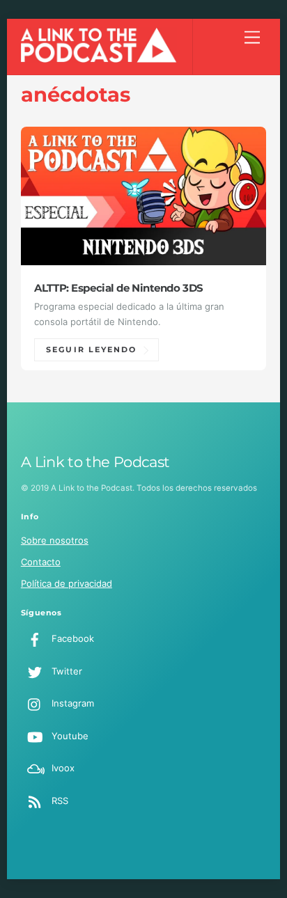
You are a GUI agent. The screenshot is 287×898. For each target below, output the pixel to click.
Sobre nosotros (54, 540)
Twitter (65, 671)
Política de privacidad (66, 583)
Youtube (68, 735)
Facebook (71, 638)
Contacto (41, 561)
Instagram (71, 703)
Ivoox (62, 767)
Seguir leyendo (91, 349)
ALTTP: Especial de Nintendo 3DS (118, 288)
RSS (58, 800)
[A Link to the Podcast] (99, 58)
